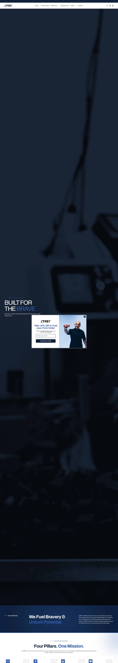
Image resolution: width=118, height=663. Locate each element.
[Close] (84, 316)
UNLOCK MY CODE (45, 341)
